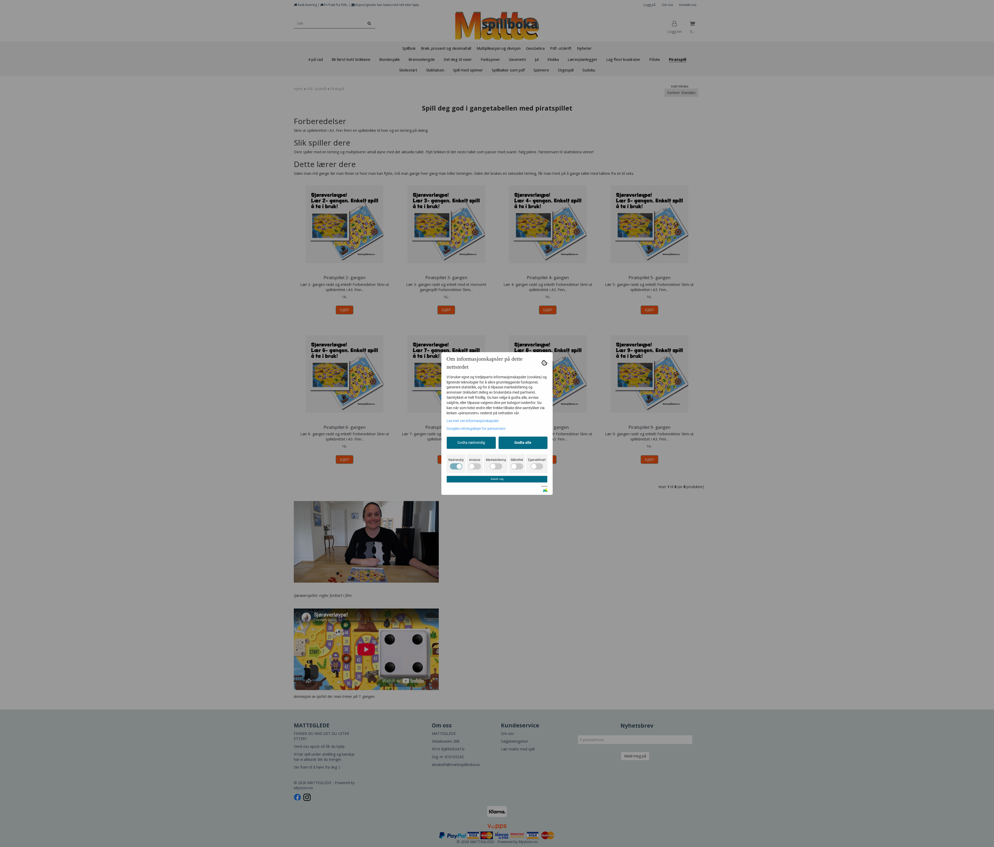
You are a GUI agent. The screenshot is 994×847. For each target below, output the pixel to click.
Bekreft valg (497, 478)
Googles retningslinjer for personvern (476, 428)
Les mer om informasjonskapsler (473, 421)
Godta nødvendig (471, 442)
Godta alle (522, 442)
